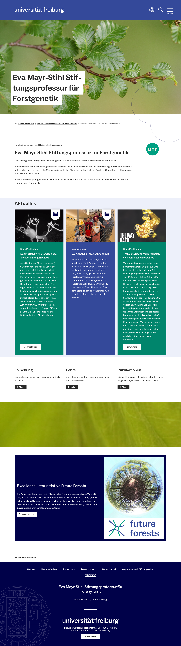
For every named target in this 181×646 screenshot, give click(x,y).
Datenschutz (87, 569)
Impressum (69, 569)
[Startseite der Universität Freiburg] (39, 10)
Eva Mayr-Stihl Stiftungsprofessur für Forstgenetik (47, 88)
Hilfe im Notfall (108, 569)
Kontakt (31, 569)
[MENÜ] (170, 10)
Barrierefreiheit (49, 569)
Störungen (90, 574)
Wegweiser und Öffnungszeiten (138, 569)
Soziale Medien (90, 636)
